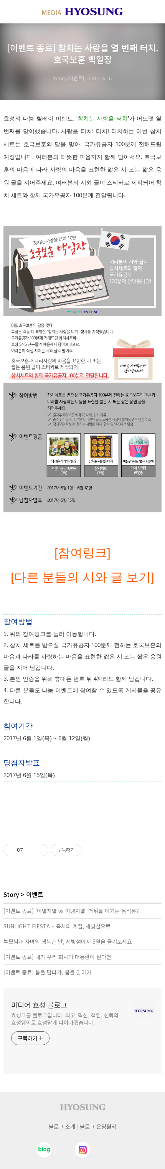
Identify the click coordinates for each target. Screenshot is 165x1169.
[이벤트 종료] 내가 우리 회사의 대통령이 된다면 (57, 957)
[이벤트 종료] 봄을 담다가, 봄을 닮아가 (47, 972)
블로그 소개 (62, 1126)
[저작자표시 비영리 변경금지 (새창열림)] (91, 850)
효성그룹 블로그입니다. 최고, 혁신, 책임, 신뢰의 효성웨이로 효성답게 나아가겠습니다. (65, 1018)
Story (11, 894)
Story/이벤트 (68, 78)
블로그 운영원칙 (98, 1126)
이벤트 (34, 894)
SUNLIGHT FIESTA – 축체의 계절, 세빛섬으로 (57, 926)
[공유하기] (30, 850)
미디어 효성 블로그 (39, 1004)
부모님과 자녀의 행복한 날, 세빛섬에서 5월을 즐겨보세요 (67, 941)
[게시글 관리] (40, 850)
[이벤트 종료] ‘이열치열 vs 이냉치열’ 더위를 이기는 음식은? (71, 911)
